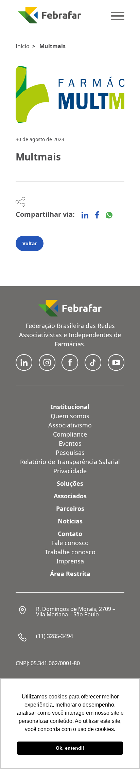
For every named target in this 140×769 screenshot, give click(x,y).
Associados (70, 496)
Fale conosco (70, 543)
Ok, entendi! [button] (70, 748)
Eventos (70, 443)
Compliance (70, 434)
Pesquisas (70, 452)
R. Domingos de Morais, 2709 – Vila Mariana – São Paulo (75, 611)
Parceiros (70, 508)
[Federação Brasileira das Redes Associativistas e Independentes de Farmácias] (50, 15)
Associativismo (70, 425)
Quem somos (70, 416)
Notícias (70, 521)
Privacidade (70, 471)
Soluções (70, 483)
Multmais (52, 46)
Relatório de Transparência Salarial (70, 462)
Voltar (29, 243)
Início (23, 46)
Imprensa (70, 561)
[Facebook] (97, 215)
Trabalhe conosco (70, 552)
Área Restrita (70, 574)
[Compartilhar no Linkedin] (85, 215)
